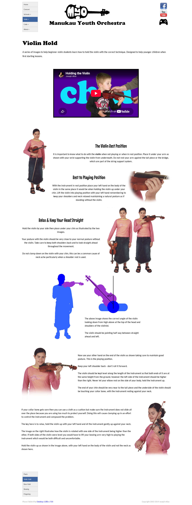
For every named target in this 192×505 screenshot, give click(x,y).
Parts (26, 474)
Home (26, 4)
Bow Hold (27, 484)
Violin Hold (27, 479)
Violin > (26, 19)
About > (26, 29)
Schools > (27, 14)
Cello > (26, 24)
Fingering (27, 494)
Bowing (26, 489)
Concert (27, 9)
